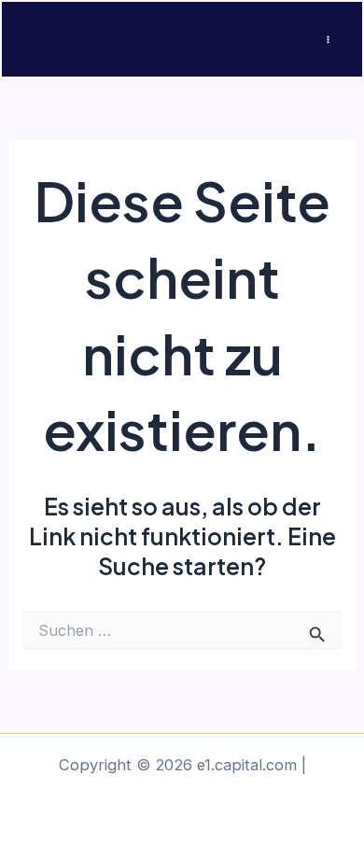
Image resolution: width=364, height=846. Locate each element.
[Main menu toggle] (327, 39)
